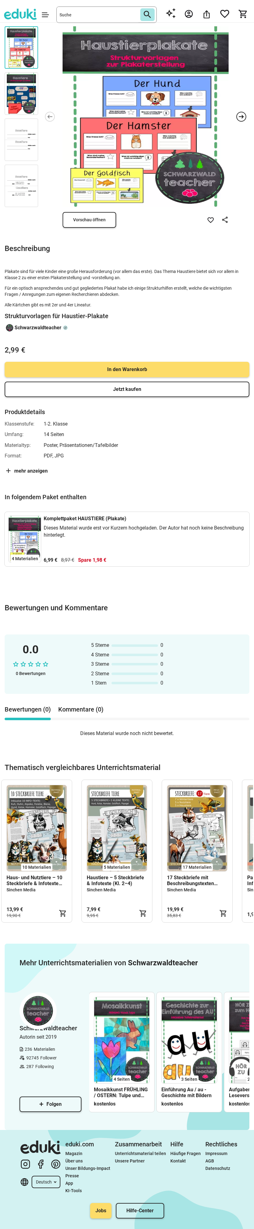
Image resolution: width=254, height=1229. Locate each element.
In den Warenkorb (127, 369)
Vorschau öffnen (89, 219)
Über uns (74, 1160)
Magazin (73, 1153)
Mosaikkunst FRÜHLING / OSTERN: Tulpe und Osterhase (121, 1092)
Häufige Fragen (185, 1153)
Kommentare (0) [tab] (80, 709)
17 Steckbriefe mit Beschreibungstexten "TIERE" (190, 880)
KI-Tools (73, 1190)
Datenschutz (217, 1168)
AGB (209, 1160)
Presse (72, 1175)
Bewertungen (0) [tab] (28, 709)
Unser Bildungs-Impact (87, 1168)
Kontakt (178, 1160)
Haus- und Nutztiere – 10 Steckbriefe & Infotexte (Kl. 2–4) (34, 880)
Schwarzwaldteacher (38, 328)
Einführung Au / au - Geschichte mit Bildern (186, 1092)
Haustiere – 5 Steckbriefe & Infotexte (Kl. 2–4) (115, 880)
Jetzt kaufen (127, 389)
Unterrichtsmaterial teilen (140, 1153)
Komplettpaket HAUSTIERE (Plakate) (85, 518)
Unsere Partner (130, 1160)
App (69, 1183)
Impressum (216, 1153)
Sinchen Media (21, 889)
